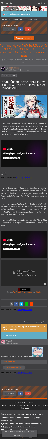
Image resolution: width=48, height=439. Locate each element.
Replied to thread (25, 38)
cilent (10, 67)
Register (43, 3)
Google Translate (9, 75)
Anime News (12, 8)
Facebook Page (37, 423)
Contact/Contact (16, 417)
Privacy (33, 414)
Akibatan (38, 292)
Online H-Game (29, 426)
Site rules (25, 414)
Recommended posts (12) (34, 321)
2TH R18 (40, 414)
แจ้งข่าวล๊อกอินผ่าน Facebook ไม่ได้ (19, 14)
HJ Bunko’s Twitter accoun (22, 292)
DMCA (11, 420)
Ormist (9, 341)
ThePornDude (16, 426)
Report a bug (29, 417)
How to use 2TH (13, 414)
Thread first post (17, 70)
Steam (27, 423)
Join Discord (19, 423)
